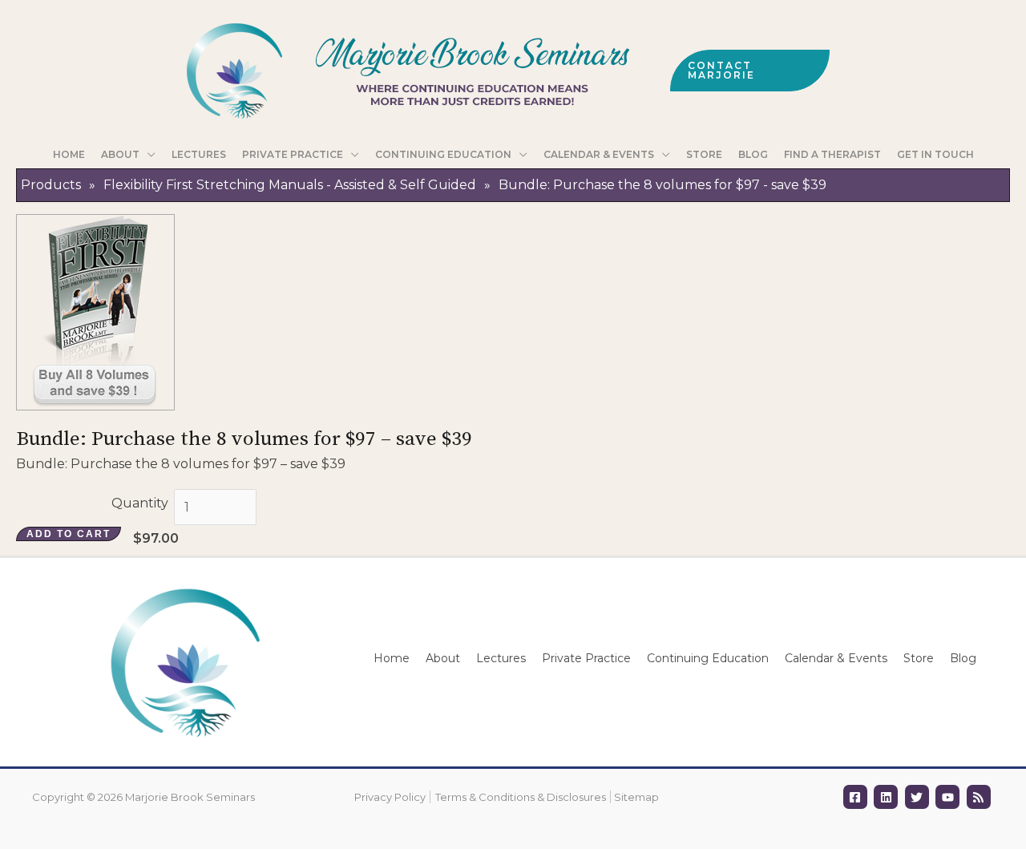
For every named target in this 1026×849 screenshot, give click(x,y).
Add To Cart (68, 534)
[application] (147, 155)
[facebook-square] (857, 797)
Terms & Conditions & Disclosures (520, 796)
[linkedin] (888, 797)
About (443, 658)
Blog (963, 658)
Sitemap (636, 796)
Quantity (139, 503)
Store (918, 658)
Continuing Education (708, 658)
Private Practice (586, 658)
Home (392, 658)
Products (51, 184)
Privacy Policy (390, 796)
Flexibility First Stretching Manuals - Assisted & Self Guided (289, 184)
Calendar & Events (836, 658)
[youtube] (949, 797)
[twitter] (919, 797)
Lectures (501, 658)
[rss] (981, 797)
